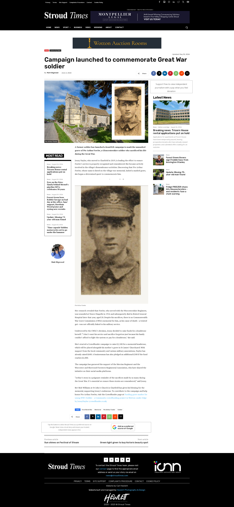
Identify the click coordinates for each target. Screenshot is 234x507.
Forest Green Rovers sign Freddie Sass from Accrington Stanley (177, 159)
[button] (187, 27)
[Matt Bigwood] (57, 251)
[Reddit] (178, 2)
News (46, 50)
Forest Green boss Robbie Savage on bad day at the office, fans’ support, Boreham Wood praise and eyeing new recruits (57, 203)
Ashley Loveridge (163, 127)
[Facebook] (159, 2)
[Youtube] (188, 2)
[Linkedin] (174, 2)
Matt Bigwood (52, 73)
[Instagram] (169, 2)
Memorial (98, 410)
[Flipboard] (164, 2)
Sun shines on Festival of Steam (61, 442)
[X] (183, 2)
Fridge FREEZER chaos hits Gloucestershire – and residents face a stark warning (177, 190)
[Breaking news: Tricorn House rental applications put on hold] (171, 112)
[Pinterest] (170, 73)
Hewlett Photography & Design (131, 490)
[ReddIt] (181, 73)
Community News (55, 50)
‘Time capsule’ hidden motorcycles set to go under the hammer (57, 229)
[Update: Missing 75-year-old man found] (158, 174)
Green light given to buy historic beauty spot (124, 442)
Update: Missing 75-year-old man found (56, 218)
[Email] (187, 73)
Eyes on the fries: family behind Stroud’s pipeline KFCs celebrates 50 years (57, 186)
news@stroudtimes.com (117, 475)
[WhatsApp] (176, 73)
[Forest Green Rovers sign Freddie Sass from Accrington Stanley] (158, 159)
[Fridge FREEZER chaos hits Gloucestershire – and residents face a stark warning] (158, 189)
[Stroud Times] (66, 16)
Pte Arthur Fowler (109, 410)
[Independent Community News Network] (167, 467)
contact (103, 469)
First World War (87, 410)
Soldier (120, 410)
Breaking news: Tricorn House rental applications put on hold (57, 170)
